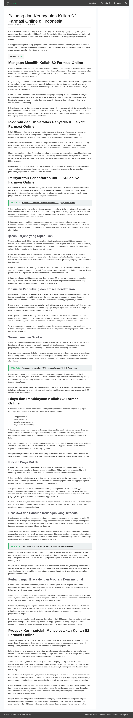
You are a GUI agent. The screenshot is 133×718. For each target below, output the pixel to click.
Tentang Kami (124, 715)
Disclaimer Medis (105, 715)
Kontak (115, 715)
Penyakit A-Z (105, 3)
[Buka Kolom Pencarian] (126, 3)
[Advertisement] (113, 43)
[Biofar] (12, 3)
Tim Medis (117, 3)
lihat (21, 56)
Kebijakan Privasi (91, 715)
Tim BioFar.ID (18, 25)
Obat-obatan (93, 3)
